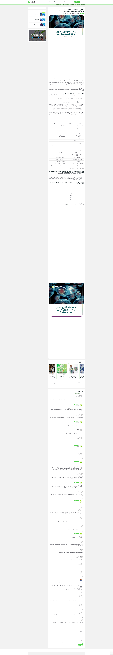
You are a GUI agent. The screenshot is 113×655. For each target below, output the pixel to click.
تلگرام (66, 203)
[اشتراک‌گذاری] (69, 36)
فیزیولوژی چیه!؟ (37, 14)
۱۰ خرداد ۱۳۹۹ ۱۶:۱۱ (78, 396)
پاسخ (82, 401)
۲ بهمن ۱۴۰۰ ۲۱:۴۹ (78, 550)
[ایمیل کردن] (71, 36)
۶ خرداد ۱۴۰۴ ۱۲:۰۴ (78, 572)
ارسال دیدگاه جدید (77, 392)
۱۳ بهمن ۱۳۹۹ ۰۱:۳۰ (78, 474)
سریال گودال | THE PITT (53, 376)
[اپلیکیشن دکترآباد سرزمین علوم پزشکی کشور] (37, 35)
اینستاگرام (58, 203)
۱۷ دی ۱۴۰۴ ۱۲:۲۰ (79, 613)
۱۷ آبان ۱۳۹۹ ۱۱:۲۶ (78, 454)
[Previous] (84, 371)
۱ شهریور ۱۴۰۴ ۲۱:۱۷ (78, 596)
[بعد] (48, 371)
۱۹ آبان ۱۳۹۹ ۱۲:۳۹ (77, 462)
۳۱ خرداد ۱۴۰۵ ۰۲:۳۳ (78, 621)
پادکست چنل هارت (65, 376)
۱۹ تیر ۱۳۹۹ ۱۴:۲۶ (79, 438)
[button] (63, 2)
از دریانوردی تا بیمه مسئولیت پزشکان (75, 377)
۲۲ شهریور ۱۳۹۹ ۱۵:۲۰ (76, 446)
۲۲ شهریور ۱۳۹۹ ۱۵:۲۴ (76, 405)
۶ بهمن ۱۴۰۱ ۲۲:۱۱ (78, 564)
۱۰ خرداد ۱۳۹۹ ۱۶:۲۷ (78, 415)
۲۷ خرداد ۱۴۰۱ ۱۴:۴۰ (78, 557)
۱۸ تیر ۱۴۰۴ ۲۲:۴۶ (77, 580)
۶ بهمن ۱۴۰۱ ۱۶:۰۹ (75, 511)
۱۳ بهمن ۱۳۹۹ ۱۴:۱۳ (77, 483)
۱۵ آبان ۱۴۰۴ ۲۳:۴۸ (78, 605)
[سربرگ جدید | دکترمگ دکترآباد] (31, 2)
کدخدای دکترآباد (69, 13)
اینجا (68, 204)
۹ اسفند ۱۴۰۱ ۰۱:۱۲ (77, 430)
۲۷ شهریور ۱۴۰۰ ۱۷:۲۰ (78, 542)
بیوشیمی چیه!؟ (37, 19)
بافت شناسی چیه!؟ (36, 24)
